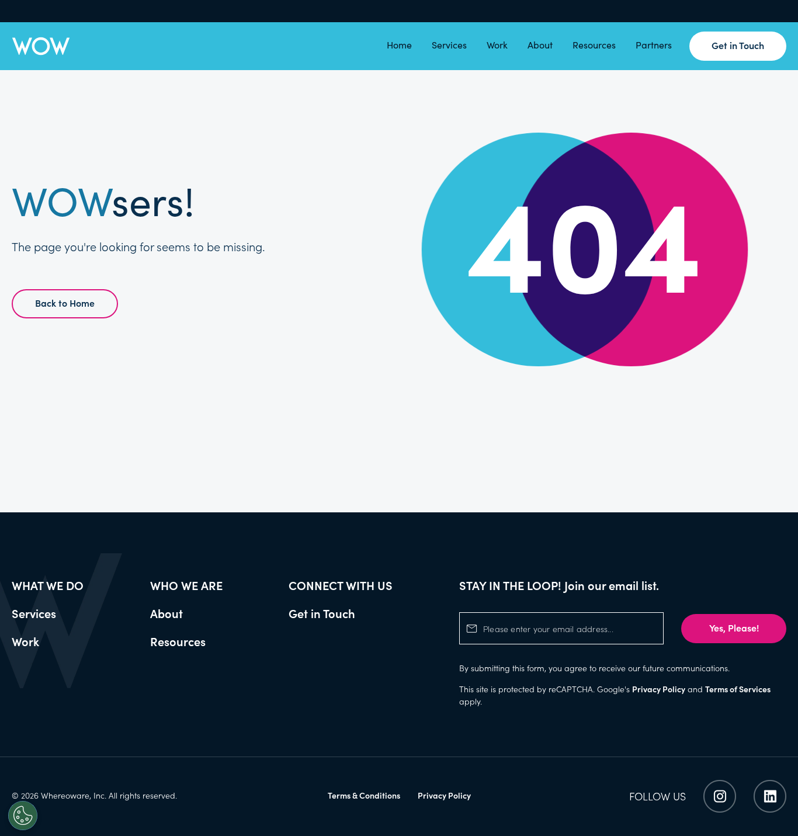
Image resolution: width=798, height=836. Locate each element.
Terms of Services (738, 689)
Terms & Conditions (364, 795)
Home (399, 45)
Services (449, 45)
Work (497, 45)
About (540, 45)
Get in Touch (738, 45)
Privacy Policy (658, 689)
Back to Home (65, 302)
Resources (594, 45)
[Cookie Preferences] (22, 815)
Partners (654, 45)
